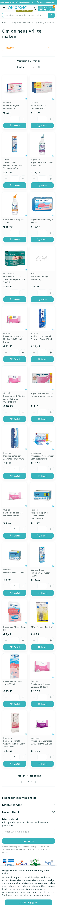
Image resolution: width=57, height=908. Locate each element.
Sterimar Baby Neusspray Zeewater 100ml (40, 572)
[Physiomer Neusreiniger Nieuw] (42, 204)
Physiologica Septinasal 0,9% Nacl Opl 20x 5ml (41, 742)
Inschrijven (28, 840)
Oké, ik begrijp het (28, 902)
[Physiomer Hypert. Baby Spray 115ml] (42, 144)
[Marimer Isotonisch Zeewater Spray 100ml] (14, 437)
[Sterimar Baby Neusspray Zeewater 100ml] (42, 554)
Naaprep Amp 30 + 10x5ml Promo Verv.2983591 (39, 515)
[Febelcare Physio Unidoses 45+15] (42, 87)
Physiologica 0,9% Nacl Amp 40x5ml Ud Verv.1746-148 (14, 399)
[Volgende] (35, 782)
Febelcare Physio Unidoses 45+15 (38, 107)
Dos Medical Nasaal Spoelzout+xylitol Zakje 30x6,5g (14, 279)
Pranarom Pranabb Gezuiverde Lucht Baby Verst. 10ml (14, 743)
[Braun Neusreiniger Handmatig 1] (42, 258)
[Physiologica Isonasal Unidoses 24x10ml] (42, 666)
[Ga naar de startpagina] (20, 9)
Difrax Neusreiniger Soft (42, 627)
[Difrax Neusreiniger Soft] (42, 611)
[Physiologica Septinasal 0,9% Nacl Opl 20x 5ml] (42, 722)
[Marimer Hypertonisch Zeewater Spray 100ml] (42, 318)
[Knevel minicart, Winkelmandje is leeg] (40, 8)
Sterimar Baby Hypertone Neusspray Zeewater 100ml (13, 165)
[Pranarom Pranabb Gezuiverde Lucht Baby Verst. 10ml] (14, 722)
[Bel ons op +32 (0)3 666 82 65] (35, 8)
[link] (21, 782)
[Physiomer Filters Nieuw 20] (14, 611)
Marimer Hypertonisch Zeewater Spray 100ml (41, 337)
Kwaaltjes (49, 22)
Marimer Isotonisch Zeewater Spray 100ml (13, 457)
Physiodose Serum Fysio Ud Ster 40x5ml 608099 (42, 395)
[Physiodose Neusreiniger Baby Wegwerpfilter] (42, 437)
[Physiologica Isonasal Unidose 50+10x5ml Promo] (14, 318)
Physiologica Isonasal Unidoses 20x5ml (13, 514)
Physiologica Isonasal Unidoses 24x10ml (41, 685)
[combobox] (25, 15)
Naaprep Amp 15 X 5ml (14, 572)
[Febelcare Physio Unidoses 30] (14, 87)
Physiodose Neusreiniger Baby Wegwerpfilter (42, 457)
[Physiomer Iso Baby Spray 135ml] (14, 666)
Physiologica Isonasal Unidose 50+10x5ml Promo (13, 339)
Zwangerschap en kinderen (22, 22)
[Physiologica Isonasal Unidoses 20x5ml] (14, 494)
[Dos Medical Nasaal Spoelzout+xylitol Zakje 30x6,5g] (14, 258)
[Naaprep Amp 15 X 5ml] (14, 554)
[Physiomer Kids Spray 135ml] (14, 204)
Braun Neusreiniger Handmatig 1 (40, 278)
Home (5, 22)
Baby (40, 22)
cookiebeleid (43, 894)
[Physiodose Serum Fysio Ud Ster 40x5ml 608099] (42, 378)
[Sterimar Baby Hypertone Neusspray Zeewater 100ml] (14, 144)
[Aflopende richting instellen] (39, 67)
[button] (28, 47)
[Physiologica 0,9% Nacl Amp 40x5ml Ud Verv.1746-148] (14, 378)
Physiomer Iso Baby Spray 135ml (12, 682)
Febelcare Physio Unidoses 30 (11, 107)
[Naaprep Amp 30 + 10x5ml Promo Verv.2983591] (42, 494)
